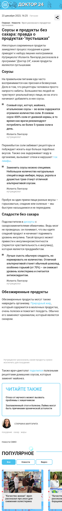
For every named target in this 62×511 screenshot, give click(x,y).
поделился (36, 370)
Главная (6, 23)
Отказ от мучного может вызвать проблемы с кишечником (25, 399)
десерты (29, 221)
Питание (34, 16)
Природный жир (41, 303)
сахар (16, 432)
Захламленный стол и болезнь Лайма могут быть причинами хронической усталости (31, 407)
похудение (7, 432)
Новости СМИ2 (9, 442)
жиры (23, 432)
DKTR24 (31, 5)
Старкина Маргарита (26, 424)
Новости (16, 23)
